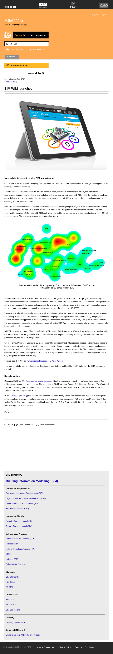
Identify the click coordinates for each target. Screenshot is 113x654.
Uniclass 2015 (12, 559)
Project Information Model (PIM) (19, 521)
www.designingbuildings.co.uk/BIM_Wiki (44, 361)
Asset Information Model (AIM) (19, 526)
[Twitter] (35, 73)
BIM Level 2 (11, 599)
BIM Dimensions (13, 610)
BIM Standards (12, 577)
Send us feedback (47, 425)
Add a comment (26, 425)
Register (95, 15)
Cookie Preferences (45, 647)
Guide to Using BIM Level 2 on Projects (23, 635)
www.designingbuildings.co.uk (39, 381)
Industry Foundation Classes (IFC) (20, 549)
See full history (10, 82)
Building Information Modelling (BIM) (32, 481)
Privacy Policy (64, 647)
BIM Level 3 (11, 605)
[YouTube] (43, 73)
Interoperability (12, 544)
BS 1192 (9, 587)
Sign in (104, 15)
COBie (8, 554)
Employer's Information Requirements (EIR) (24, 493)
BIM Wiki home (17, 50)
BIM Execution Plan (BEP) (17, 509)
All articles (10, 57)
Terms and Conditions (84, 647)
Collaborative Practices (16, 564)
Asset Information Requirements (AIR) (22, 503)
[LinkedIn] (39, 73)
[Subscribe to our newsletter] (26, 38)
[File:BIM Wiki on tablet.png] (56, 96)
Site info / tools (39, 50)
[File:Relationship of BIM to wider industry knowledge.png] (56, 223)
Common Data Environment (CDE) (20, 539)
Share (10, 425)
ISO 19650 (10, 582)
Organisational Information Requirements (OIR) (26, 498)
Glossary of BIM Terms (16, 622)
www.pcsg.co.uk (18, 396)
